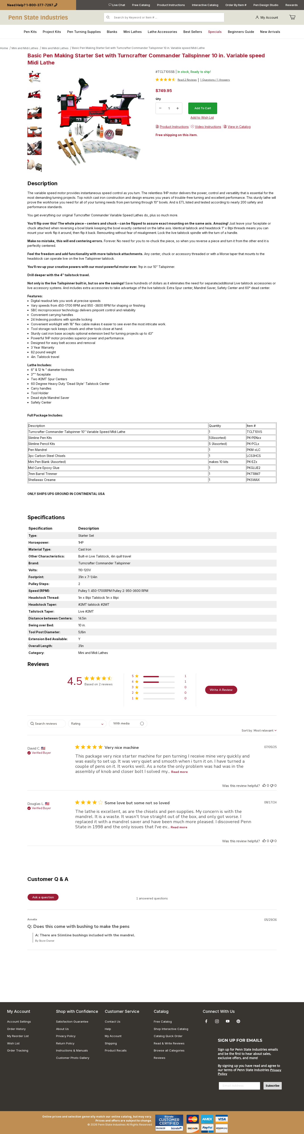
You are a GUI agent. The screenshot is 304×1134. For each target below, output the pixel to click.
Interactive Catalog (205, 5)
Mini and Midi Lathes (25, 48)
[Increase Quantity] (177, 108)
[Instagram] (217, 1021)
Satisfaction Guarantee (72, 1021)
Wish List (13, 1043)
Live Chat (118, 5)
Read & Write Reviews (169, 1043)
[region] (34, 121)
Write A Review (221, 690)
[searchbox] (46, 724)
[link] (176, 79)
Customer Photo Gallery (72, 1058)
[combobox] (87, 724)
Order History (16, 1029)
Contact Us (112, 1021)
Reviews (159, 1058)
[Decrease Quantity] (160, 108)
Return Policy (65, 1043)
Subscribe (273, 1085)
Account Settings (19, 1021)
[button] (34, 77)
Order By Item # (235, 5)
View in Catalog (239, 127)
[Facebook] (206, 1021)
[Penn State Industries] (38, 17)
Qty (158, 99)
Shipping (111, 1043)
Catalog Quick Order (168, 1036)
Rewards (292, 5)
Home (4, 48)
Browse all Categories (169, 1050)
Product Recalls (116, 1050)
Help (108, 1029)
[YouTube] (227, 1021)
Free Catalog (141, 5)
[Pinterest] (238, 1021)
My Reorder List (18, 1036)
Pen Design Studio (265, 5)
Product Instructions (171, 5)
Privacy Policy (65, 1036)
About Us (62, 1029)
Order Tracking (17, 1050)
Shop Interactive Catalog (171, 1029)
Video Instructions (208, 127)
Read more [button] (179, 772)
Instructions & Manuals (72, 1050)
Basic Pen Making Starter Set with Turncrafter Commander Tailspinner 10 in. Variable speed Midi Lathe (138, 48)
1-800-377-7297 (39, 5)
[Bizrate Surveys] (177, 1128)
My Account (269, 17)
